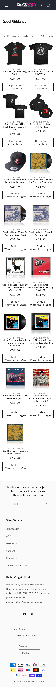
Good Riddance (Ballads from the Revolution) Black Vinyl (15, 343)
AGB (8, 536)
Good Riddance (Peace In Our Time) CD (41, 233)
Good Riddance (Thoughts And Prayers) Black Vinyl (41, 181)
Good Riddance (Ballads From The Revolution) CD (41, 341)
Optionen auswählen (15, 87)
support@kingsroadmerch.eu (23, 601)
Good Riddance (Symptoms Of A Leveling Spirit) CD (41, 288)
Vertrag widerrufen (17, 565)
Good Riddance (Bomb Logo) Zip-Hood (41, 125)
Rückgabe (12, 558)
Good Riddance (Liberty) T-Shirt (15, 73)
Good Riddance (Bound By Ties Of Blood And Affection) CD (15, 288)
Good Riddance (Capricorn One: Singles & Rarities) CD (41, 398)
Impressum (12, 528)
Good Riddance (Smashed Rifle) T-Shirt (40, 73)
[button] (6, 5)
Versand (11, 550)
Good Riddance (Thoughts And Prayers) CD (15, 452)
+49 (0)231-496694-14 (28, 593)
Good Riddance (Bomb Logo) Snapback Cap (15, 181)
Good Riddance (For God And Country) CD (15, 397)
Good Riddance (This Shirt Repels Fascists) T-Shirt (15, 127)
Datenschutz (13, 543)
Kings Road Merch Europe (32, 681)
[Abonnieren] (46, 504)
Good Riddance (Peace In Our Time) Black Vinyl (15, 233)
